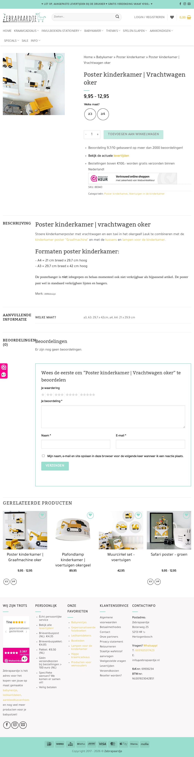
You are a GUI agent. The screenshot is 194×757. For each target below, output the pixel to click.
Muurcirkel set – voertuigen (121, 558)
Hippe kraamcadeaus (80, 656)
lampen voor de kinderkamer (143, 240)
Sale (25, 40)
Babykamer (92, 31)
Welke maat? (91, 104)
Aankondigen (160, 31)
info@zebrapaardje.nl (146, 660)
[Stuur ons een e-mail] (189, 3)
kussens (111, 240)
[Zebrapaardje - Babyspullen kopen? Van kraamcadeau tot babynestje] (24, 17)
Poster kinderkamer (130, 57)
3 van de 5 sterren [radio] (58, 394)
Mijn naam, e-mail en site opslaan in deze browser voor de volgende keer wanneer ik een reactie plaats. (115, 456)
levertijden (121, 156)
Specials (10, 40)
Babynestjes (79, 622)
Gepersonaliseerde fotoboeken (83, 629)
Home (7, 31)
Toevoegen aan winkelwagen (133, 134)
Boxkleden (77, 641)
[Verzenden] (117, 17)
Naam (46, 436)
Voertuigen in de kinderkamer (147, 194)
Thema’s (112, 31)
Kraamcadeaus (25, 31)
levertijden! (46, 628)
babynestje (10, 690)
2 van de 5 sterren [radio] (48, 394)
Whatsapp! (150, 646)
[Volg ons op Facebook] (180, 3)
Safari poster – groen (169, 555)
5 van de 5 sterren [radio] (87, 394)
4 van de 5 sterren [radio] (71, 394)
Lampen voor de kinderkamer (81, 648)
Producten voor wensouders (81, 664)
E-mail (121, 436)
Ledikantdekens (81, 636)
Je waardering (50, 388)
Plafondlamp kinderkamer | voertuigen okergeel (73, 560)
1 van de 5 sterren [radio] (42, 394)
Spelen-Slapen (134, 31)
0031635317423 (144, 650)
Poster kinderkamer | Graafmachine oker (25, 558)
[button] (149, 17)
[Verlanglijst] (172, 17)
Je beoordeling (51, 401)
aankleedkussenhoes (16, 700)
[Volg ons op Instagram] (184, 3)
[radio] (90, 114)
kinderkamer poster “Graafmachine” (61, 240)
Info (34, 40)
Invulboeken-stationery (60, 31)
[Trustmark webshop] (132, 178)
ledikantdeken (12, 695)
